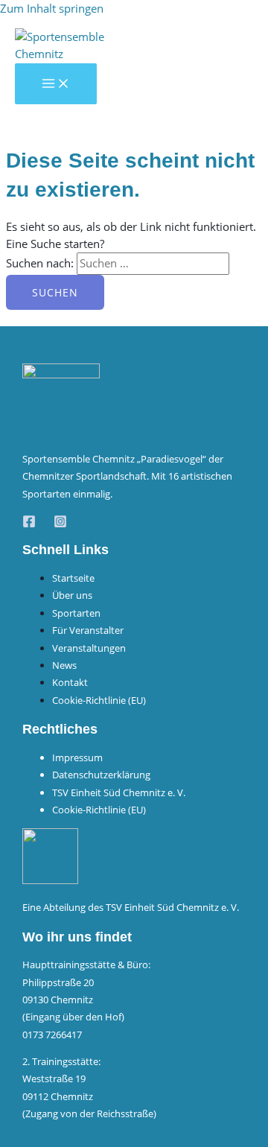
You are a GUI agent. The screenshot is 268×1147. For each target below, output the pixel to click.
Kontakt (70, 682)
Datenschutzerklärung (101, 774)
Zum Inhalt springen (51, 8)
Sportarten (76, 613)
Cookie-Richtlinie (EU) (99, 700)
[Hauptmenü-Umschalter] (56, 84)
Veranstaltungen (89, 648)
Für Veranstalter (88, 630)
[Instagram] (60, 523)
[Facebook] (29, 523)
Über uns (72, 595)
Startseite (73, 578)
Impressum (77, 757)
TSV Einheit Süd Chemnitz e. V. (118, 792)
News (64, 665)
